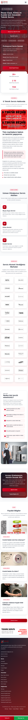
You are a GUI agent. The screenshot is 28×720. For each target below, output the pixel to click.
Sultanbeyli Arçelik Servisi (6, 702)
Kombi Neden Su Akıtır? (11, 571)
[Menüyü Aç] (25, 2)
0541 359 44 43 (4, 656)
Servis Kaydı (3, 683)
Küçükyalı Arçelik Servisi (6, 700)
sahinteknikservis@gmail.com (7, 651)
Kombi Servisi (4, 679)
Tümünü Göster (14, 620)
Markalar (3, 665)
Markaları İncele (14, 36)
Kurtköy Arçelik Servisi (5, 695)
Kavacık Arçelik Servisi (5, 693)
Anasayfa (3, 661)
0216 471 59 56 (14, 489)
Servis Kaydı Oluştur (14, 67)
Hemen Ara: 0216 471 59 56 (14, 31)
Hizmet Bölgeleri (4, 663)
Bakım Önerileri (4, 681)
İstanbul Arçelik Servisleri (6, 691)
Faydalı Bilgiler (4, 667)
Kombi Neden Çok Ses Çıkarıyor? (14, 540)
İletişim (2, 670)
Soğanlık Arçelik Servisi (5, 697)
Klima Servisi (3, 677)
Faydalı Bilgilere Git (14, 494)
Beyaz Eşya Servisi (5, 675)
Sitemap (2, 689)
